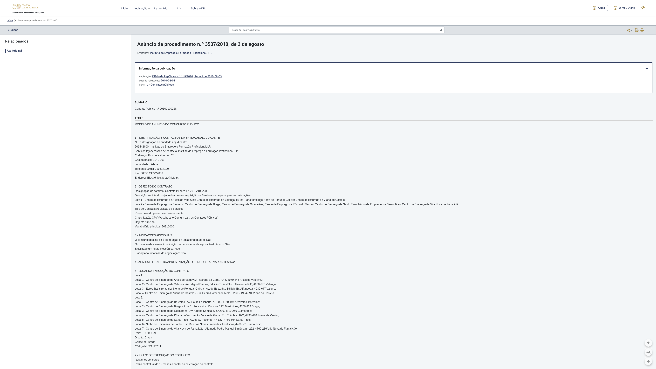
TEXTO (139, 118)
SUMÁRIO (141, 102)
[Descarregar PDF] (637, 30)
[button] (25, 7)
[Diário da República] (25, 7)
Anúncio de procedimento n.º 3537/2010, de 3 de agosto (200, 44)
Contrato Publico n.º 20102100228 (156, 108)
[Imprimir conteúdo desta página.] (642, 30)
